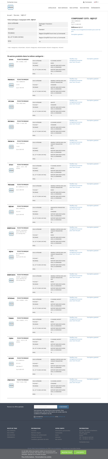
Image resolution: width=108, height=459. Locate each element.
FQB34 (11, 338)
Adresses (57, 437)
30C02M (11, 358)
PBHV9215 (11, 80)
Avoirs (57, 435)
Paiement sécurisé (36, 437)
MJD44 (11, 251)
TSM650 (11, 318)
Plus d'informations (28, 457)
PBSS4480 (11, 185)
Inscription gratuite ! (77, 34)
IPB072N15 (11, 380)
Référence (74, 27)
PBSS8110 (11, 141)
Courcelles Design (75, 448)
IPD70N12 (11, 121)
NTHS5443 (11, 298)
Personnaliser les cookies (43, 457)
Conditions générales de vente (40, 439)
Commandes (58, 433)
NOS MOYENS (84, 8)
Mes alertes (58, 439)
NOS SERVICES (63, 8)
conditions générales (49, 416)
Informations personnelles (62, 430)
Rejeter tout (67, 452)
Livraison (33, 430)
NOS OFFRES (74, 8)
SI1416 (11, 60)
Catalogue (52, 8)
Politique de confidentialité (38, 435)
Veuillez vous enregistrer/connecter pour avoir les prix (76, 60)
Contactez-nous (12, 2)
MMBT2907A (11, 275)
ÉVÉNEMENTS (95, 8)
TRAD (49, 448)
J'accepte (80, 452)
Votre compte (59, 428)
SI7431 (11, 165)
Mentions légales (36, 433)
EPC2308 (11, 101)
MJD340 (11, 206)
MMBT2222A (11, 228)
